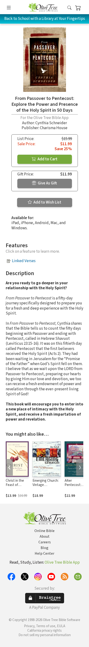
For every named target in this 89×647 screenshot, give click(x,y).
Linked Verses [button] (24, 261)
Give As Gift (47, 183)
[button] (69, 7)
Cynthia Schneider (51, 123)
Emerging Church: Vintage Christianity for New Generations (46, 487)
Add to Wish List (47, 202)
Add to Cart (47, 159)
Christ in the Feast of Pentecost (15, 485)
